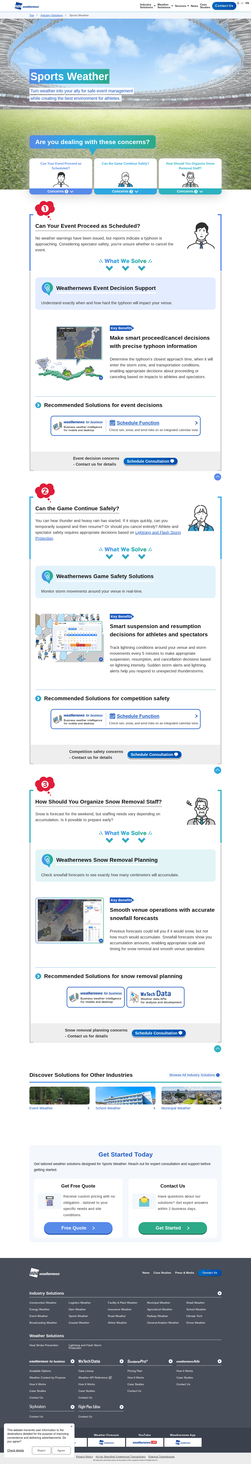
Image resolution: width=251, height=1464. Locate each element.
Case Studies (205, 6)
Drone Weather (195, 1322)
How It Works (37, 1384)
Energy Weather (39, 1309)
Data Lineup (86, 1371)
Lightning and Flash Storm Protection (85, 1346)
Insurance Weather (120, 1309)
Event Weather (38, 1316)
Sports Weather (78, 1316)
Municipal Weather (158, 1302)
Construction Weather (42, 1302)
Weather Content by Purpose (47, 1377)
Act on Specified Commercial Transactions (121, 1457)
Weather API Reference (93, 1377)
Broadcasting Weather (43, 1322)
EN (247, 3)
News (194, 5)
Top (31, 15)
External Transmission (161, 1456)
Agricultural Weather (159, 1309)
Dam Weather (77, 1309)
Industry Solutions (146, 6)
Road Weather (117, 1316)
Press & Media (184, 1272)
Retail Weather (195, 1302)
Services (180, 5)
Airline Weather (117, 1322)
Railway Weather (157, 1316)
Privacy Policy (84, 1457)
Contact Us (36, 1397)
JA (242, 3)
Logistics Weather (80, 1302)
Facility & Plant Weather (122, 1302)
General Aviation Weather (163, 1322)
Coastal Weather (79, 1322)
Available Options (40, 1371)
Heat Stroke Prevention (43, 1345)
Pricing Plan (134, 1371)
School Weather (196, 1309)
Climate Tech (194, 1316)
